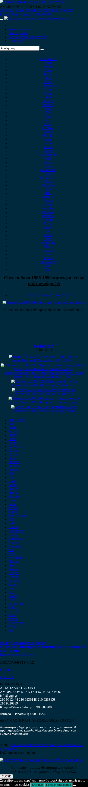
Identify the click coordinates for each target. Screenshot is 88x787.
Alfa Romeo (48, 59)
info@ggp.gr (8, 695)
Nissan (48, 200)
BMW (48, 74)
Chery (48, 82)
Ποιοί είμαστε (18, 33)
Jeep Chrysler (48, 155)
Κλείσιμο (37, 784)
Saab (48, 227)
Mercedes (48, 185)
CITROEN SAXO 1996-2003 (48, 295)
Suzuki (48, 250)
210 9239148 (28, 10)
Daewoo (48, 101)
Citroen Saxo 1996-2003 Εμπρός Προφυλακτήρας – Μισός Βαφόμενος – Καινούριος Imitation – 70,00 (44, 375)
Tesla (48, 254)
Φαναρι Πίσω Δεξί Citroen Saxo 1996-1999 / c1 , (44, 360)
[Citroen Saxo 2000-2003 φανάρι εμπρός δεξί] (44, 390)
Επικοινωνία (17, 41)
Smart (48, 239)
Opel (48, 204)
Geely (48, 124)
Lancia (48, 166)
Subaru (48, 246)
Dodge (48, 109)
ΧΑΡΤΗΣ (7, 677)
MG (48, 189)
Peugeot (48, 212)
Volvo (48, 266)
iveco (48, 143)
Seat (48, 231)
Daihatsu (48, 105)
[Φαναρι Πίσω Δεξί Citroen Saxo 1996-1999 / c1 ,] (44, 357)
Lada (48, 162)
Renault (48, 220)
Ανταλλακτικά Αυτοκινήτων (28, 37)
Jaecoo (48, 147)
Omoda (48, 208)
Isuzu (48, 139)
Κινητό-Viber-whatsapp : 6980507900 (26, 14)
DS (48, 112)
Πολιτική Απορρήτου (58, 784)
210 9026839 (65, 10)
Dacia (48, 97)
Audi (48, 63)
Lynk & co (48, 177)
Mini (48, 193)
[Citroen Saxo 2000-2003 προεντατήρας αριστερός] (44, 398)
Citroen (48, 89)
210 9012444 (9, 10)
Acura (48, 70)
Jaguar (48, 151)
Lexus (48, 174)
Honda (48, 132)
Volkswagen (48, 262)
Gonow (48, 128)
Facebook (6, 670)
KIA (48, 158)
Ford (48, 120)
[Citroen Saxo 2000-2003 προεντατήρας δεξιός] (44, 407)
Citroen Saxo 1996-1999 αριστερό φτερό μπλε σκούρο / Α (44, 280)
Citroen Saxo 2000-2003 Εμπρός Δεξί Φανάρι (44, 385)
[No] (74, 785)
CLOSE (6, 776)
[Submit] (42, 49)
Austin (48, 66)
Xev (48, 269)
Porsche (48, 216)
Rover (48, 223)
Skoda (48, 235)
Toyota (48, 258)
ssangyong (48, 243)
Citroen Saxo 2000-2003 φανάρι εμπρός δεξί (44, 394)
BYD (48, 78)
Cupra (48, 93)
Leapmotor (48, 170)
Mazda (48, 181)
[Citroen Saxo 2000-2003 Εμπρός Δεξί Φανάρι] (44, 381)
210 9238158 (47, 10)
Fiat (48, 116)
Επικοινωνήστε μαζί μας (16, 654)
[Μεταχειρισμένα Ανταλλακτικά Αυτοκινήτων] (41, 760)
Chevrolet (48, 86)
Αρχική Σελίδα (19, 29)
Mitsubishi (48, 197)
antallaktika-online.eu (26, 745)
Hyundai (48, 135)
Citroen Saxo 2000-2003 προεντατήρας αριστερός (44, 402)
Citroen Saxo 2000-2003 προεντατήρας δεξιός (44, 411)
